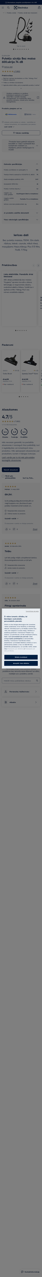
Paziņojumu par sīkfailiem (15, 649)
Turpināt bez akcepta (32, 611)
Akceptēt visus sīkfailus (21, 663)
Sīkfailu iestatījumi (21, 657)
